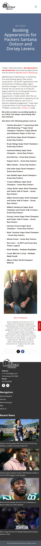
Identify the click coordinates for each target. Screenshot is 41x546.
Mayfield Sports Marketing (26, 72)
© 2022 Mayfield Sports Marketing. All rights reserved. (21, 543)
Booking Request (6, 396)
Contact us (25, 108)
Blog (1, 406)
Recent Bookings (6, 402)
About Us (3, 409)
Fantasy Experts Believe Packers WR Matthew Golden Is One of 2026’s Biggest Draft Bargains (19, 474)
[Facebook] (22, 351)
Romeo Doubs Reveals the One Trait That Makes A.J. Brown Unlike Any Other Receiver (18, 503)
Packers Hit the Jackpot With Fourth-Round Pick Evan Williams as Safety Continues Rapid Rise (18, 444)
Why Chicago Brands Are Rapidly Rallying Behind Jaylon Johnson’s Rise (19, 533)
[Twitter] (18, 351)
